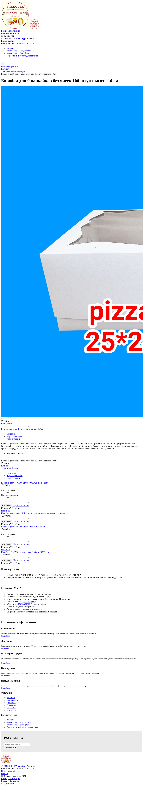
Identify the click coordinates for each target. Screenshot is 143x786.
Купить (5, 429)
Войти (4, 31)
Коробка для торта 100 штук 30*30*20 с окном (23, 526)
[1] (2, 418)
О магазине (12, 705)
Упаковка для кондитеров (19, 722)
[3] (6, 418)
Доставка (11, 702)
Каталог (10, 719)
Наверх (4, 773)
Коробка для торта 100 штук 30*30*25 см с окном (24, 483)
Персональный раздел (11, 771)
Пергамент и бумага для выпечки (23, 727)
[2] (4, 418)
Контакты (11, 710)
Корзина (5, 33)
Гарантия (11, 707)
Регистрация (14, 31)
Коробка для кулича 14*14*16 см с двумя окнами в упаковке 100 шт (33, 513)
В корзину (6, 506)
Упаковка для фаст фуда (18, 724)
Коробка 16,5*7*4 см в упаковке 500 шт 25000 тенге (26, 552)
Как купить (12, 700)
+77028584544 (8, 38)
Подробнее (5, 636)
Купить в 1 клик (16, 429)
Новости (11, 697)
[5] (10, 418)
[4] (8, 418)
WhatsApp (20, 38)
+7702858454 (29, 601)
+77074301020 (23, 604)
